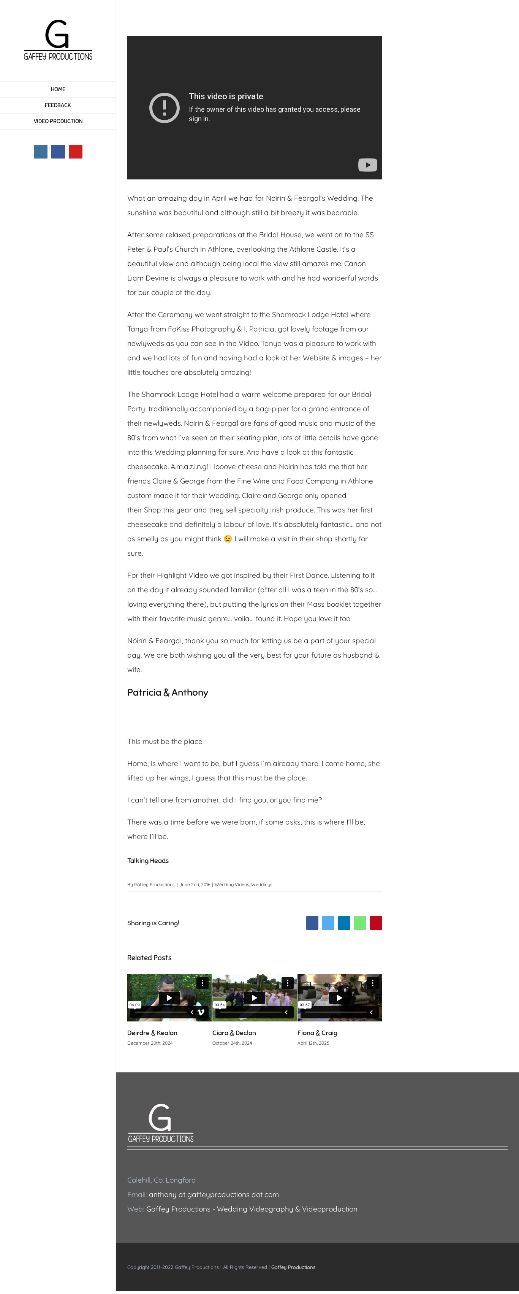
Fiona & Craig (239, 1033)
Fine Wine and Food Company (288, 480)
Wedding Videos (232, 884)
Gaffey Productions (154, 884)
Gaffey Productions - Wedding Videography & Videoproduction (252, 1208)
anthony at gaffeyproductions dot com (214, 1194)
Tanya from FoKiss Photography (181, 328)
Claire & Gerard (327, 1033)
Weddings (261, 884)
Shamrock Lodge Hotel (310, 314)
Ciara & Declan (155, 1033)
